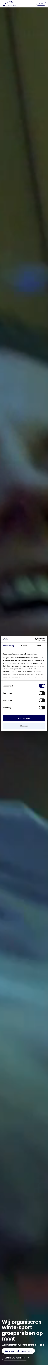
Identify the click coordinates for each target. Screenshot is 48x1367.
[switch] (42, 693)
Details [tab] (24, 646)
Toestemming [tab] (8, 646)
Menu (41, 4)
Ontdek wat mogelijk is (15, 1358)
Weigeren (24, 726)
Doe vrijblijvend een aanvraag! (18, 1351)
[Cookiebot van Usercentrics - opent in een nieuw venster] (35, 639)
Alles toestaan (24, 718)
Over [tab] (39, 646)
